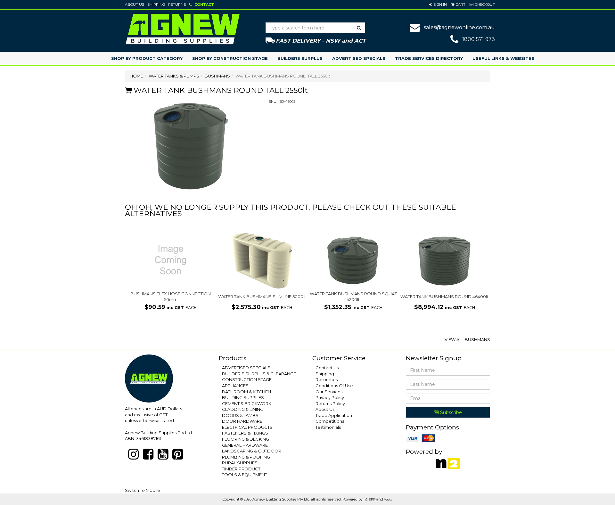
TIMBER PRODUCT (241, 468)
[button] (437, 4)
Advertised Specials (358, 58)
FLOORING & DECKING (245, 439)
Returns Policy (330, 403)
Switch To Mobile (142, 490)
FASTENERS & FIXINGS (245, 433)
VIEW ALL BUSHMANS (467, 339)
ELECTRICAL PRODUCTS (247, 427)
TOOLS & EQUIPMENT (244, 474)
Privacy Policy (330, 397)
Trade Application (334, 415)
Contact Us (327, 367)
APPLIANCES (235, 385)
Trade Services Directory (429, 58)
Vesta (388, 499)
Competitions (330, 421)
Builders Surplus (300, 58)
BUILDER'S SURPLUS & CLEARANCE (259, 373)
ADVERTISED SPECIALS (246, 367)
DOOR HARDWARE (242, 421)
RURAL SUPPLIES (240, 462)
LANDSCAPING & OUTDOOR (251, 450)
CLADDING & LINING (242, 409)
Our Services (329, 391)
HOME (136, 75)
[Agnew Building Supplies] (182, 29)
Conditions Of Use (334, 385)
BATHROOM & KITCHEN (246, 391)
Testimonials (328, 427)
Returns (177, 4)
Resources (327, 379)
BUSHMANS (217, 75)
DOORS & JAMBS (240, 415)
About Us (134, 4)
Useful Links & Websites (503, 58)
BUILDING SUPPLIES (243, 397)
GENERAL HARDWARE (245, 445)
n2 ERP (369, 499)
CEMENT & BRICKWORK (246, 403)
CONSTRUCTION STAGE (247, 379)
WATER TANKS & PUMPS (174, 75)
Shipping (156, 4)
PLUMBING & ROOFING (246, 457)
